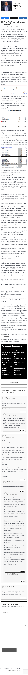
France (8, 26)
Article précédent (14, 382)
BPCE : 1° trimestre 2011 (19, 363)
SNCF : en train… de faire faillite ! (7, 373)
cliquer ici (3, 287)
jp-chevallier (9, 413)
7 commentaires (15, 26)
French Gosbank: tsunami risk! (6, 359)
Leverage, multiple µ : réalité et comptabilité (7, 368)
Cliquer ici (3, 334)
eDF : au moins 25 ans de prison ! (8, 353)
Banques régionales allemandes (19, 369)
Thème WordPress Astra (14, 670)
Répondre (23, 412)
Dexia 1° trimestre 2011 (7, 363)
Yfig (6, 435)
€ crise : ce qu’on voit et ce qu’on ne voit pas (20, 352)
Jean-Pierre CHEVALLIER (17, 6)
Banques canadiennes (17, 373)
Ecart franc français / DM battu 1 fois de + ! (19, 358)
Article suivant (14, 385)
